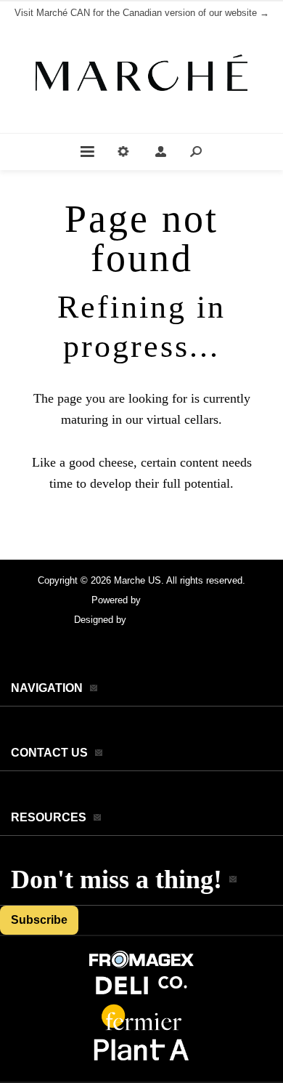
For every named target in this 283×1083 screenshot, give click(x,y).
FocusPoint (168, 600)
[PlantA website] (141, 1061)
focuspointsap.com (169, 619)
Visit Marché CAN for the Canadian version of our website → (142, 12)
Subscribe (39, 920)
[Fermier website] (141, 1028)
